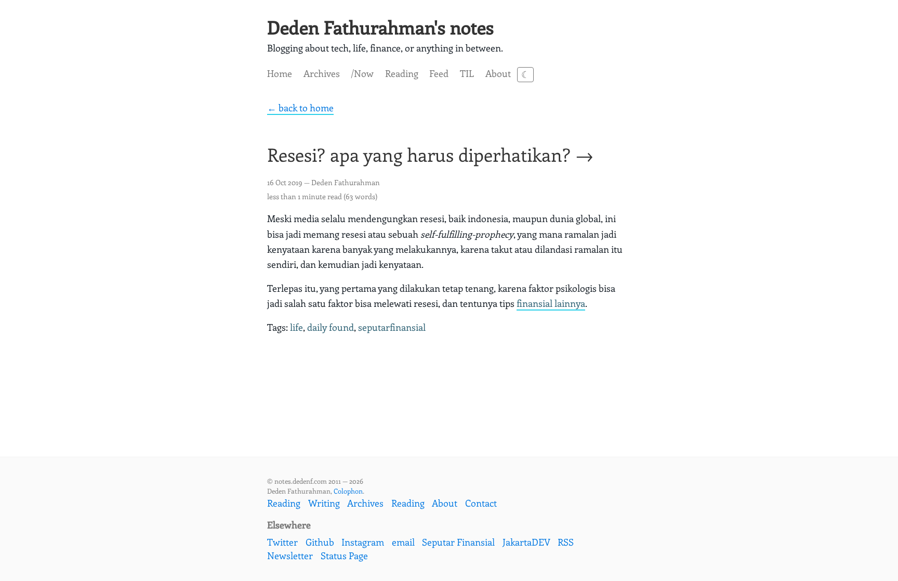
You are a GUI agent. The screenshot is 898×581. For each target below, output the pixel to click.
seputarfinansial (392, 327)
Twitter (282, 542)
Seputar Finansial (458, 542)
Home (279, 73)
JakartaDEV (526, 542)
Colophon (348, 490)
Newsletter (290, 555)
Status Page (344, 555)
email (403, 542)
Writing (324, 503)
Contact (481, 503)
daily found (330, 327)
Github (320, 542)
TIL (467, 73)
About (498, 73)
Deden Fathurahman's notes (380, 27)
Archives (321, 73)
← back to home (300, 107)
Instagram (362, 542)
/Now (362, 73)
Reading (401, 73)
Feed (438, 73)
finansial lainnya (551, 303)
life (296, 327)
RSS (566, 542)
